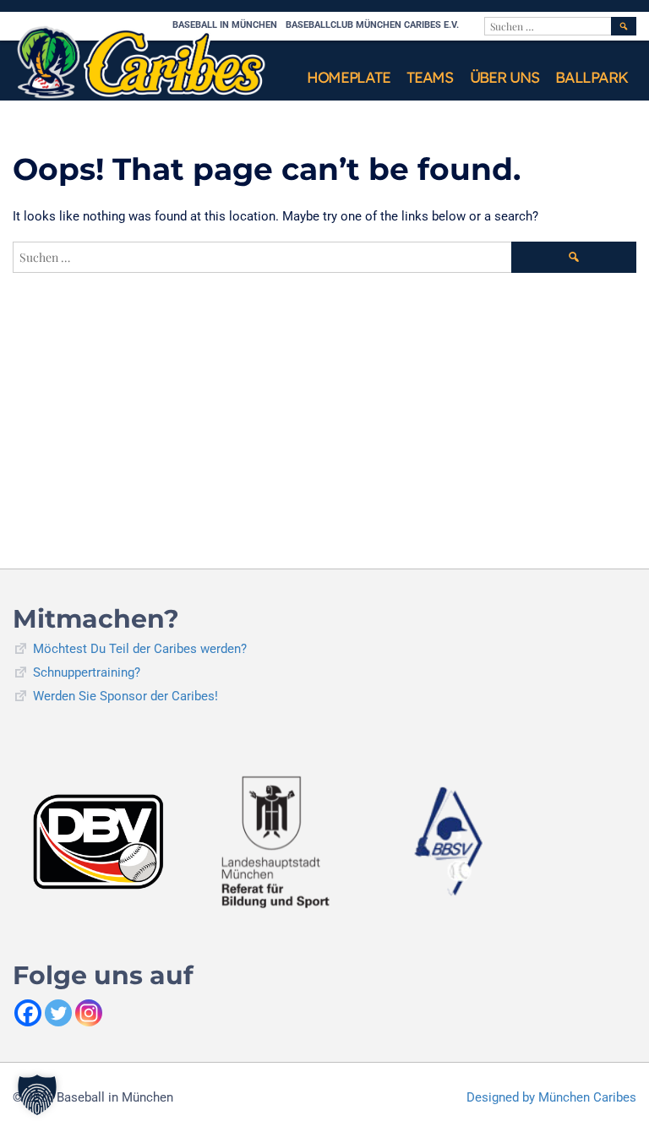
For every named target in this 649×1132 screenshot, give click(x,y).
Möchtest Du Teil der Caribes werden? (140, 648)
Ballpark (591, 77)
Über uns (504, 77)
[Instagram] (88, 1012)
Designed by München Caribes (551, 1097)
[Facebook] (27, 1012)
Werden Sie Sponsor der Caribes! (125, 696)
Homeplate (348, 77)
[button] (37, 1095)
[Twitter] (58, 1012)
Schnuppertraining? (86, 672)
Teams (429, 77)
